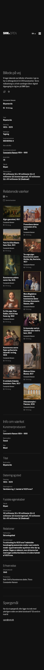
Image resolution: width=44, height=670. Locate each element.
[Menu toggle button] (39, 33)
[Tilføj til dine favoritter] (9, 91)
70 (4, 160)
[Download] (5, 91)
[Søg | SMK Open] (9, 34)
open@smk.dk (8, 620)
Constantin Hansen (10, 153)
